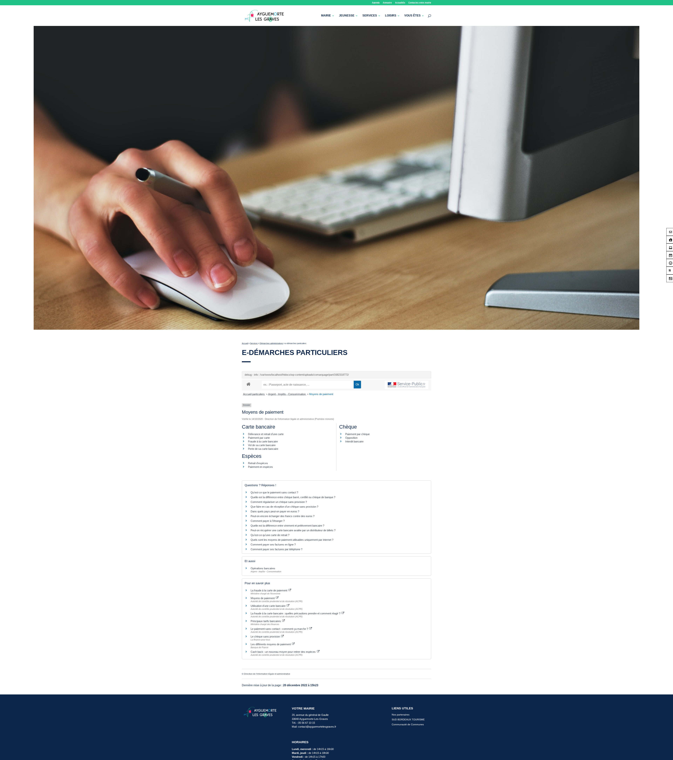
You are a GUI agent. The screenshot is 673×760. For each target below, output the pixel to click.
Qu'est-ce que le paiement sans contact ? (274, 492)
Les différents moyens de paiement (271, 644)
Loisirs (390, 15)
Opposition (351, 437)
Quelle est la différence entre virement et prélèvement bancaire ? (287, 525)
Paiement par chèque (357, 434)
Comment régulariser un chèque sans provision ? (279, 501)
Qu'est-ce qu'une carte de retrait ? (270, 535)
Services (369, 15)
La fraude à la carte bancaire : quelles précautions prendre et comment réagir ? (296, 613)
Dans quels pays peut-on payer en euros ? (275, 511)
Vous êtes (412, 15)
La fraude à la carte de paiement (269, 590)
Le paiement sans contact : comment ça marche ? (280, 628)
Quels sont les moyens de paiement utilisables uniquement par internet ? (292, 539)
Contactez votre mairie (419, 3)
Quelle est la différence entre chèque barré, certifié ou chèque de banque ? (293, 497)
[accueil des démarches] (248, 384)
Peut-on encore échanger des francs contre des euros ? (282, 516)
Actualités (400, 3)
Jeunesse (346, 15)
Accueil (245, 343)
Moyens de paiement (321, 394)
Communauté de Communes (408, 724)
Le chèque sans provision (266, 636)
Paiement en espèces (260, 466)
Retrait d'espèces (258, 463)
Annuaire (387, 3)
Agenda (376, 3)
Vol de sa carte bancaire (262, 445)
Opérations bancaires (263, 568)
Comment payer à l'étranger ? (268, 520)
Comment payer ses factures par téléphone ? (276, 549)
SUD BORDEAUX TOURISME (408, 719)
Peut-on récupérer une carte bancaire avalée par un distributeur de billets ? (293, 530)
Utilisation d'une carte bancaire (268, 605)
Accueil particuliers (254, 394)
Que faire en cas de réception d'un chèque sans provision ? (285, 506)
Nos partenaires (400, 714)
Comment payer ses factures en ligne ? (273, 544)
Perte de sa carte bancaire (263, 448)
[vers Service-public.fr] (407, 385)
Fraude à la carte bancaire (263, 441)
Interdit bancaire (354, 441)
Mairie (326, 15)
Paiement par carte (259, 437)
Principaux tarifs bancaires (266, 621)
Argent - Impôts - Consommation (287, 394)
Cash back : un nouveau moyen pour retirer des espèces (283, 651)
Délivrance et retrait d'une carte (266, 434)
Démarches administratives (271, 343)
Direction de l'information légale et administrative (267, 674)
